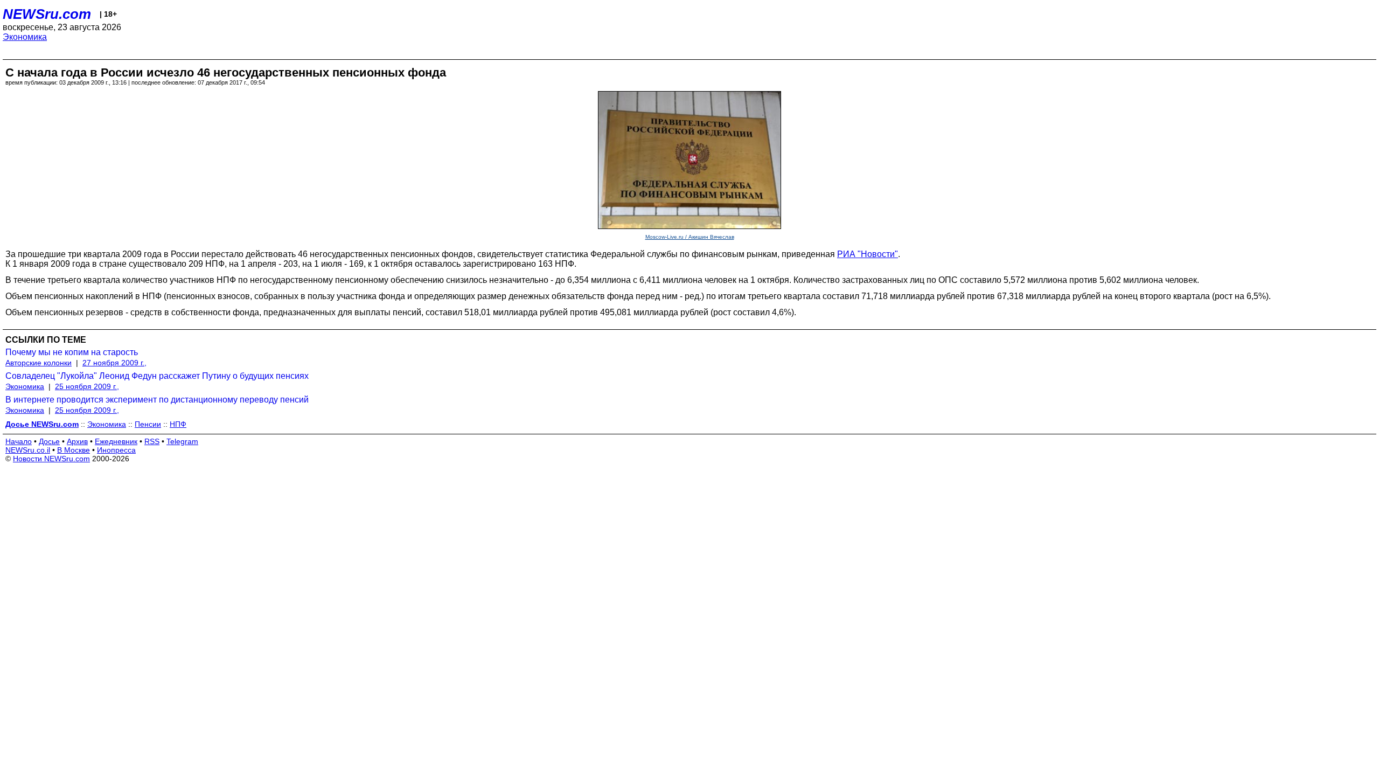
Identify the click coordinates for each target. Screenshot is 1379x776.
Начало (18, 441)
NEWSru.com (47, 14)
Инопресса (116, 450)
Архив (77, 441)
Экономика (25, 36)
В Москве (73, 450)
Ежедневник (116, 441)
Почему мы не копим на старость (71, 352)
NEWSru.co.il (27, 450)
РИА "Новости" (867, 254)
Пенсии (148, 424)
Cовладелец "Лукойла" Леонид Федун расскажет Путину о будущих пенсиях (157, 375)
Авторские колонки (38, 362)
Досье (49, 441)
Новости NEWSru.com (51, 458)
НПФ (178, 424)
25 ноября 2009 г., (87, 386)
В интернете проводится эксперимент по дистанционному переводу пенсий (157, 399)
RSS (151, 441)
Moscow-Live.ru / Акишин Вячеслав (689, 237)
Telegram (182, 441)
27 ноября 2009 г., (114, 362)
